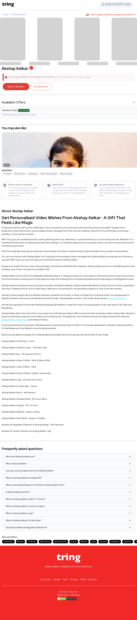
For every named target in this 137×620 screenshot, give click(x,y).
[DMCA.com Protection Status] (67, 599)
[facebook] (64, 573)
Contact (92, 579)
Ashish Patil (21, 319)
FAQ (83, 579)
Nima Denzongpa (116, 298)
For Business (41, 86)
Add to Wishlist (16, 86)
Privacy (74, 579)
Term (65, 579)
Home (6, 14)
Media (56, 579)
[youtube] (73, 573)
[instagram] (60, 573)
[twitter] (68, 573)
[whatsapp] (77, 573)
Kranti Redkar (8, 319)
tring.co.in (73, 591)
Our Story (45, 579)
